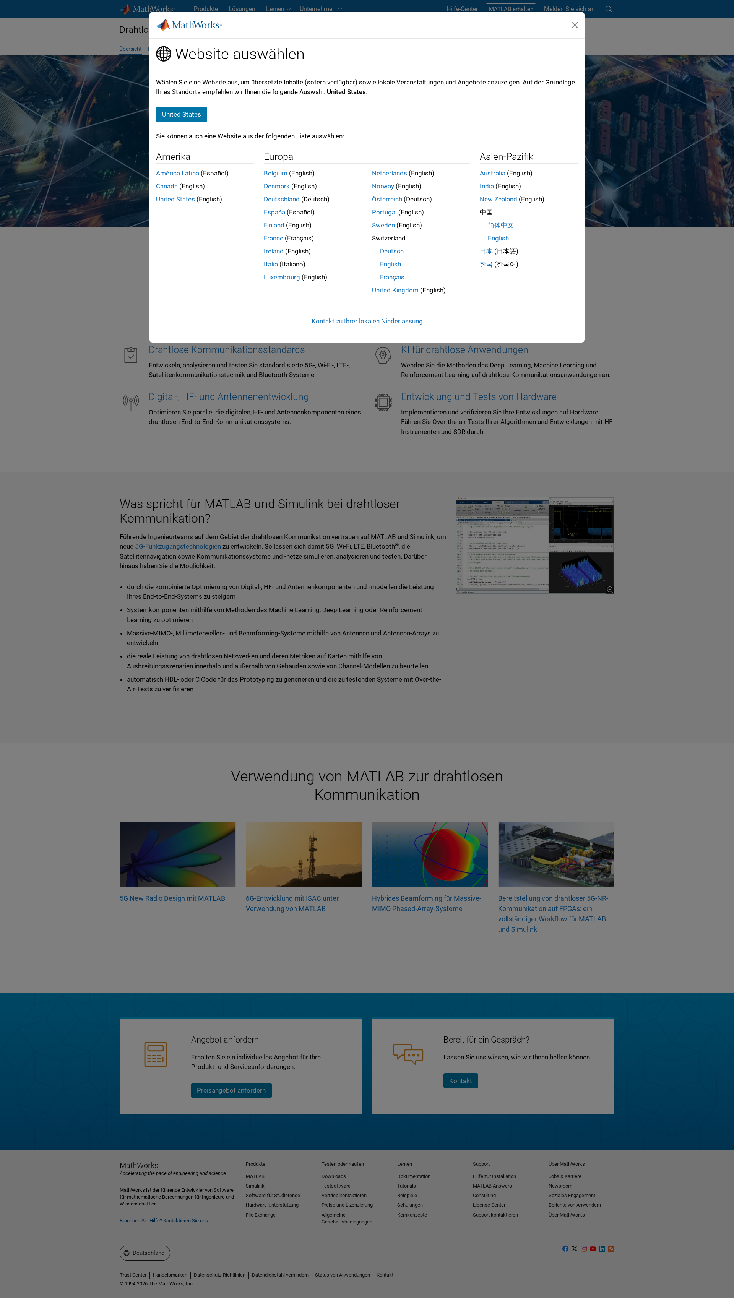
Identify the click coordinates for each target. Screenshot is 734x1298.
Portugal (384, 212)
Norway (383, 186)
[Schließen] (574, 24)
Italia (271, 264)
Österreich (387, 199)
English (390, 264)
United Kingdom (395, 290)
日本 (486, 251)
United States (175, 199)
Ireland (274, 251)
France (273, 238)
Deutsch (392, 251)
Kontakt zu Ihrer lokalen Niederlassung (367, 321)
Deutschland (282, 199)
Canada (167, 186)
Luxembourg (282, 277)
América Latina (177, 173)
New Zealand (498, 199)
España (274, 212)
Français (392, 277)
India (487, 186)
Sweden (383, 225)
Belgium (275, 173)
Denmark (277, 186)
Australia (492, 173)
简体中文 (501, 225)
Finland (274, 225)
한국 (486, 264)
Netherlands (389, 173)
